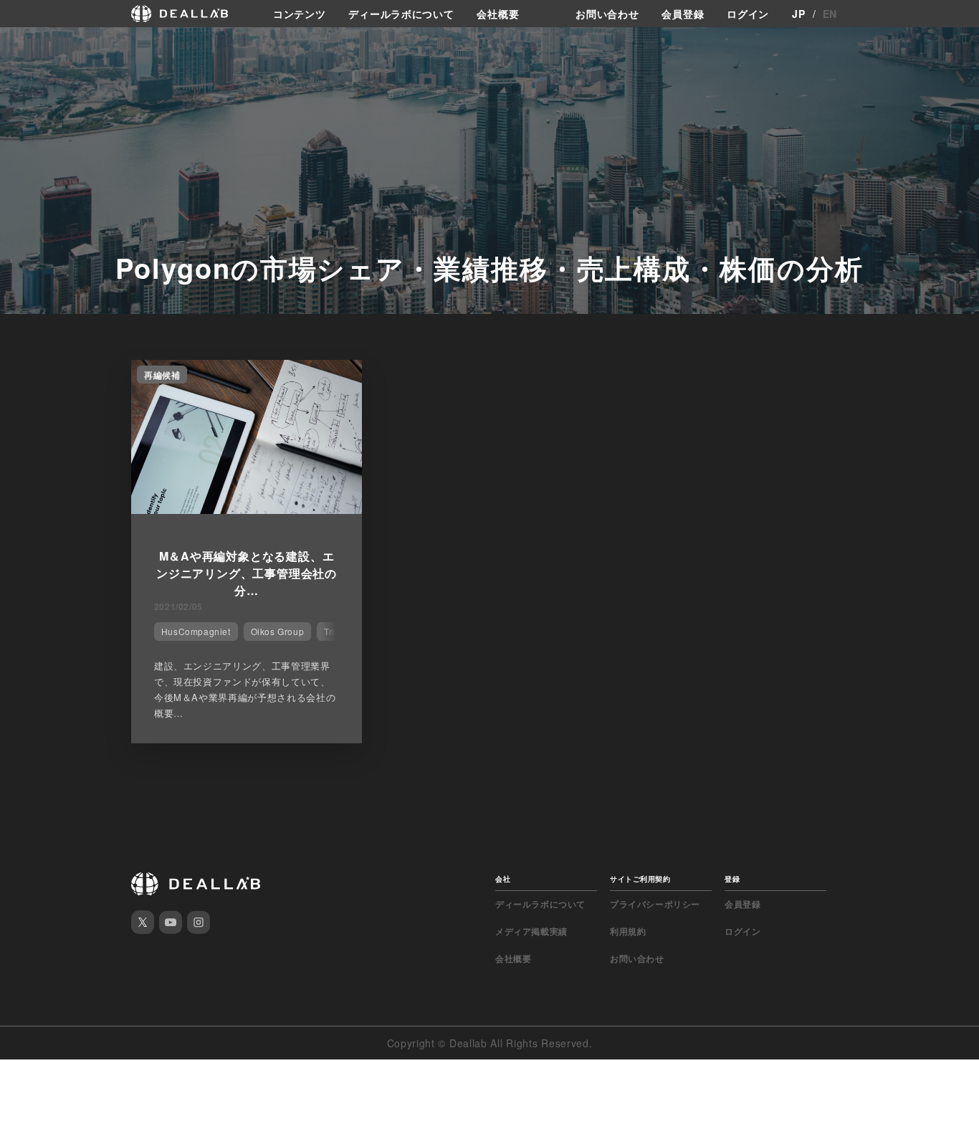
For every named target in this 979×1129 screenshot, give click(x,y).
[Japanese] (50, 44)
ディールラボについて (401, 13)
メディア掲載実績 (531, 931)
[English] (26, 44)
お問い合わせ (607, 13)
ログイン (748, 13)
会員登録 (683, 13)
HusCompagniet (196, 631)
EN (830, 13)
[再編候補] (246, 509)
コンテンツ (299, 13)
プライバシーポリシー (655, 903)
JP (798, 13)
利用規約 (628, 931)
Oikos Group (278, 631)
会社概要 (498, 13)
